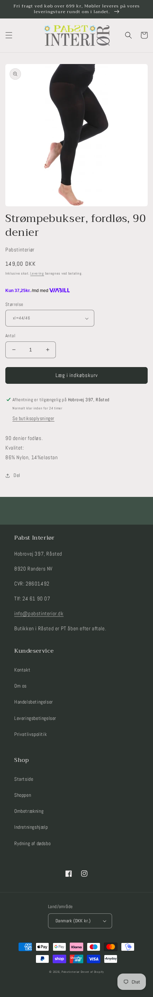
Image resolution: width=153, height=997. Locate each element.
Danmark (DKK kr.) (73, 921)
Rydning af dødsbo (32, 843)
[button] (9, 35)
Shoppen (22, 795)
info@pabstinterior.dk (39, 613)
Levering (37, 273)
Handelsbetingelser (33, 702)
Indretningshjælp (31, 827)
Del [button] (17, 475)
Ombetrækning (28, 811)
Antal (10, 336)
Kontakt (22, 670)
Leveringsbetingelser (35, 718)
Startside (23, 779)
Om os (20, 686)
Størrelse (14, 304)
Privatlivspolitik (30, 734)
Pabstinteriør (71, 972)
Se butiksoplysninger (33, 418)
